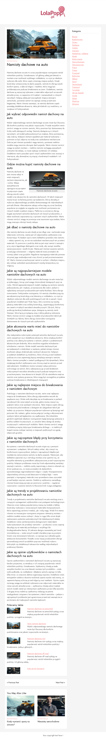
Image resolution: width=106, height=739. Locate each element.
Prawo (74, 70)
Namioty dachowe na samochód (40, 608)
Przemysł (75, 73)
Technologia (77, 84)
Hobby (75, 48)
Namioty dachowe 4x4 (36, 638)
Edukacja (75, 45)
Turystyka (76, 90)
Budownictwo (77, 39)
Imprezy (75, 50)
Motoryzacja (12, 61)
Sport (74, 81)
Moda (74, 56)
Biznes (74, 36)
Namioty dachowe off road (38, 653)
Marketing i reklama (80, 53)
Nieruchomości (78, 62)
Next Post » (60, 682)
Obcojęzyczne (78, 65)
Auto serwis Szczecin (35, 668)
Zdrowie (75, 104)
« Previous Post (13, 682)
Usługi (74, 98)
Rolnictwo (76, 76)
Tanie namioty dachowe (36, 623)
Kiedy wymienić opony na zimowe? (18, 723)
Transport (76, 87)
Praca (74, 67)
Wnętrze (75, 101)
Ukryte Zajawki (78, 93)
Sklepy (74, 79)
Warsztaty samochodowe (48, 721)
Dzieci (74, 42)
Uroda (74, 95)
